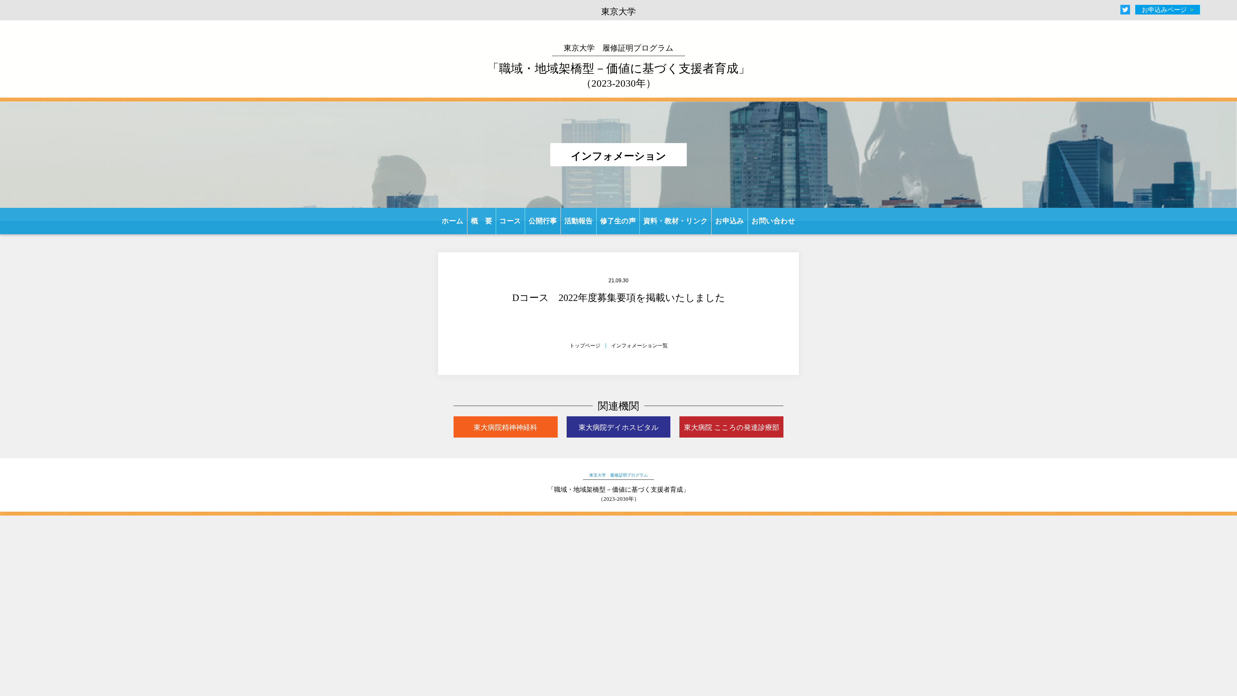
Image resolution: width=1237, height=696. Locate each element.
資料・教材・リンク (675, 221)
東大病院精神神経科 (505, 427)
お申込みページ (1164, 9)
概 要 (481, 221)
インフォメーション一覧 (639, 345)
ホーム (453, 221)
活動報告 (578, 221)
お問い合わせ (773, 221)
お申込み (729, 221)
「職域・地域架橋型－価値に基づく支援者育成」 (618, 66)
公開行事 (543, 221)
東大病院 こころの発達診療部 (731, 427)
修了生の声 (618, 221)
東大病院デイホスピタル (619, 427)
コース (510, 221)
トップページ (585, 345)
